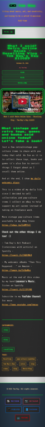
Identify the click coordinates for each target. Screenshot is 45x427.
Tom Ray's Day (9, 364)
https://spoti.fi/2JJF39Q (17, 289)
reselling (8, 349)
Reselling (7, 359)
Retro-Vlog (27, 369)
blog (6, 340)
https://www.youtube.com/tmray (20, 304)
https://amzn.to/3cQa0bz (16, 270)
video (5, 369)
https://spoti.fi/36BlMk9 (17, 255)
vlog (6, 330)
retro (23, 364)
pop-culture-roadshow (26, 359)
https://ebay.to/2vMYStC (16, 225)
